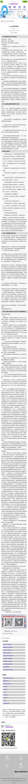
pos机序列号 (5, 694)
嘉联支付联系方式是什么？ (8, 678)
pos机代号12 (7, 638)
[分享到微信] (8, 771)
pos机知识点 (11, 21)
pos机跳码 (5, 697)
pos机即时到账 (6, 703)
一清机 (4, 700)
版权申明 (9, 778)
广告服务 (13, 778)
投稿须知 (17, 778)
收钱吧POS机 (6, 680)
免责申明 (6, 778)
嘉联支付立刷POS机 (7, 683)
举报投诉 (2, 778)
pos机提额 (5, 686)
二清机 (4, 692)
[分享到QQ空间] (4, 771)
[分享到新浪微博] (6, 771)
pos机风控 (5, 689)
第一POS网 (7, 21)
